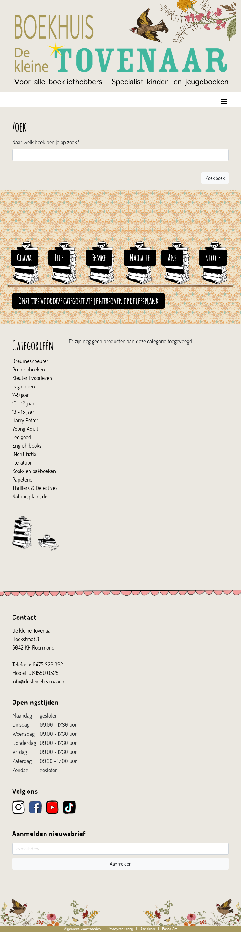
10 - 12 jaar (23, 403)
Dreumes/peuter (30, 361)
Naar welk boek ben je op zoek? (45, 142)
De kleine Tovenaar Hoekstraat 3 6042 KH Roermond (33, 639)
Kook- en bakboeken (34, 471)
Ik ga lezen (23, 386)
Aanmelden (120, 863)
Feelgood (21, 437)
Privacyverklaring (120, 928)
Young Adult (25, 428)
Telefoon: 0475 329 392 (37, 664)
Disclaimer (147, 928)
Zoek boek (215, 178)
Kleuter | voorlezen (32, 378)
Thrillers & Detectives (34, 488)
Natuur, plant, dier (31, 496)
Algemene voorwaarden (82, 928)
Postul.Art (169, 928)
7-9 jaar (20, 394)
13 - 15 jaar (23, 411)
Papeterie (22, 479)
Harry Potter (25, 420)
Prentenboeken (28, 369)
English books (26, 445)
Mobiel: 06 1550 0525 (35, 673)
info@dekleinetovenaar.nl (39, 681)
